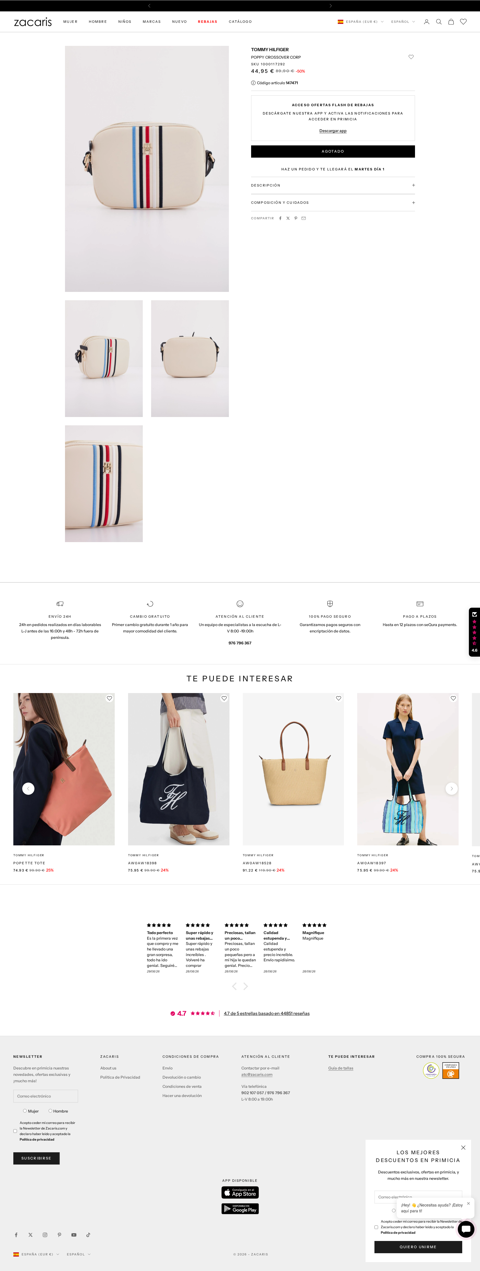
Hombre (60, 1111)
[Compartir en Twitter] (288, 218)
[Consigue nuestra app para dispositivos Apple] (240, 1192)
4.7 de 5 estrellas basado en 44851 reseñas (267, 1013)
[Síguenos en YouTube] (74, 1235)
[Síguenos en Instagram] (45, 1235)
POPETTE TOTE (29, 863)
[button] (236, 986)
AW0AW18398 (142, 863)
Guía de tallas (340, 1068)
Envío (167, 1068)
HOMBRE (98, 21)
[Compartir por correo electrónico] (303, 218)
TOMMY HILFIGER (270, 49)
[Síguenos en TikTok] (88, 1235)
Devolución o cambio (181, 1077)
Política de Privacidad (120, 1077)
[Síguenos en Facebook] (16, 1235)
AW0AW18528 (257, 863)
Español (400, 22)
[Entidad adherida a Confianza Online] (441, 1070)
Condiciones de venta (182, 1086)
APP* (293, 6)
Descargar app (333, 130)
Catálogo (240, 21)
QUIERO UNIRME (418, 1247)
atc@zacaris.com (256, 1074)
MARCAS (152, 21)
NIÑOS (125, 21)
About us (108, 1068)
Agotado (333, 151)
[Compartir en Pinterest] (296, 218)
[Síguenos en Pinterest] (59, 1235)
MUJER (70, 21)
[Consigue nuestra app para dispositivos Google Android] (240, 1208)
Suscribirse (36, 1158)
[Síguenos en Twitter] (30, 1235)
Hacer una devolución (182, 1095)
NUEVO (179, 21)
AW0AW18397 (371, 863)
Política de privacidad (398, 1232)
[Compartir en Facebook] (280, 218)
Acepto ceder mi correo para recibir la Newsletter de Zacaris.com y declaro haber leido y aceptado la (421, 1227)
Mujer (33, 1111)
